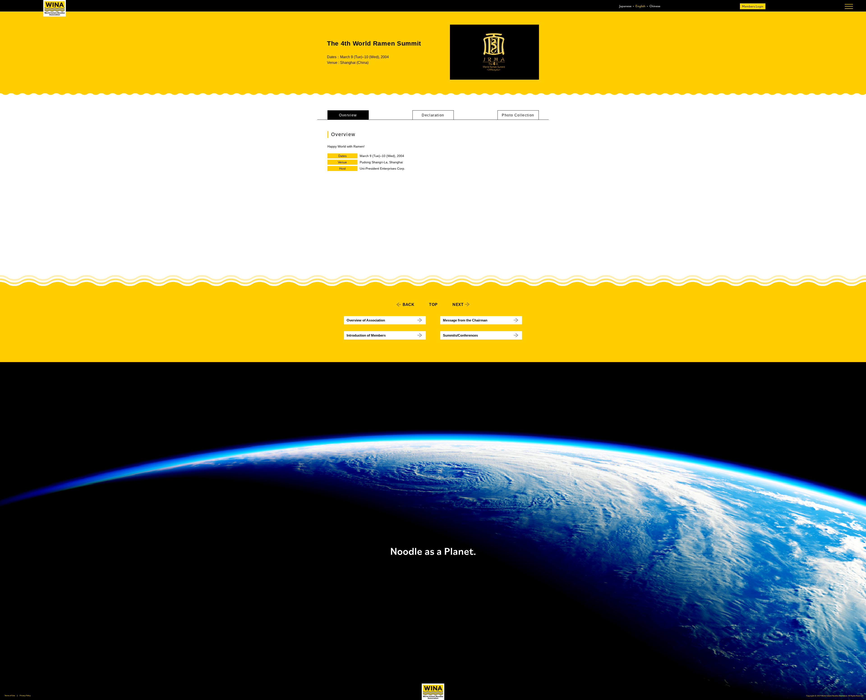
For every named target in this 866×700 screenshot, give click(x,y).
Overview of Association (366, 320)
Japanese (625, 6)
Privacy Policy (25, 696)
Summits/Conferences (460, 335)
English (640, 6)
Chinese (655, 6)
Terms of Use (10, 696)
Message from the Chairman (465, 320)
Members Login (752, 6)
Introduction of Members (366, 335)
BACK (408, 304)
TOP (433, 304)
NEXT (457, 304)
